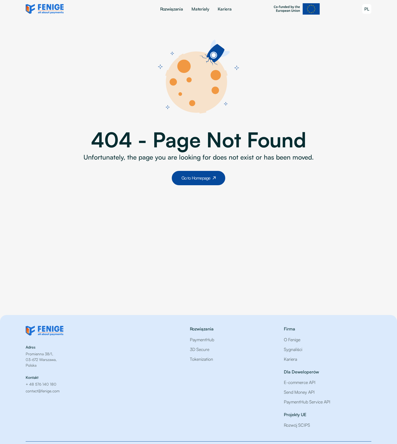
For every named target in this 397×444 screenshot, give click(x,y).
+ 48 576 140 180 (41, 384)
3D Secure (199, 349)
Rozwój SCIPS (297, 425)
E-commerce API (299, 382)
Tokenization (201, 359)
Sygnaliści (293, 349)
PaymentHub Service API (307, 402)
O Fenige (292, 339)
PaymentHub (202, 339)
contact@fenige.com (43, 391)
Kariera (224, 9)
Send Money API (299, 392)
